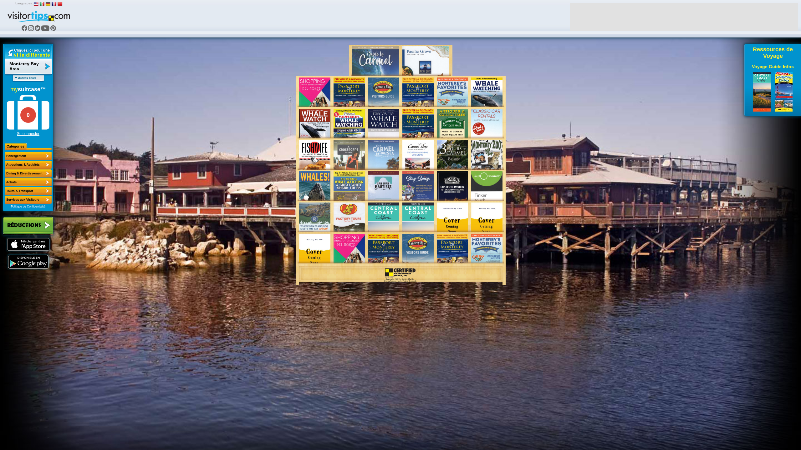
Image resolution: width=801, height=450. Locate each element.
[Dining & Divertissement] (28, 173)
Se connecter (28, 134)
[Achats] (28, 182)
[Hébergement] (28, 156)
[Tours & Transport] (28, 191)
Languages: (24, 3)
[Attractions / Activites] (28, 165)
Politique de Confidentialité (28, 206)
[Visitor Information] (28, 200)
